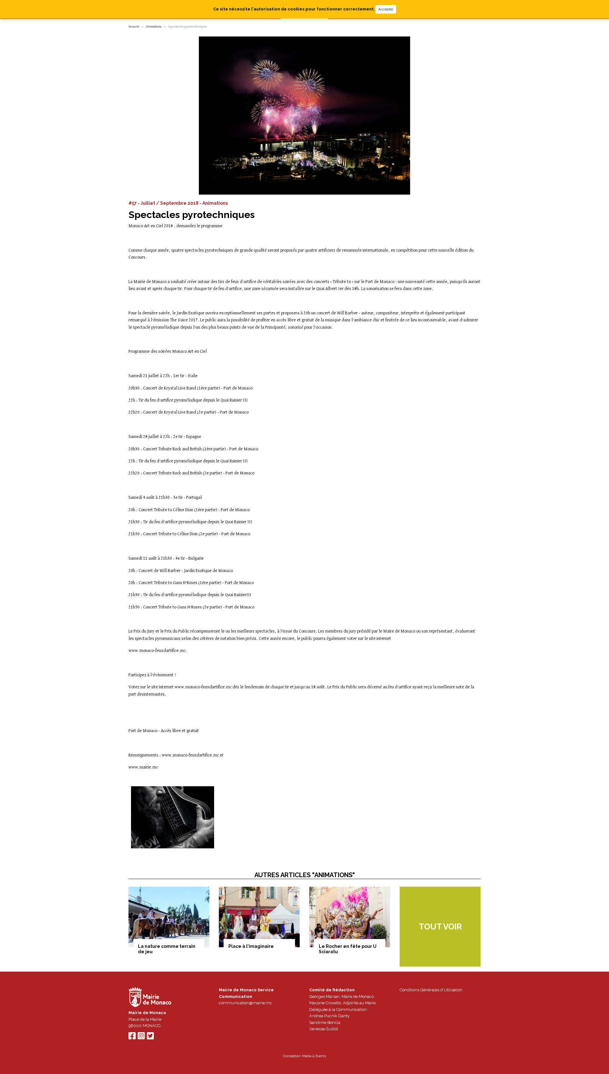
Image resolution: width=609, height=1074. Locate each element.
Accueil (133, 26)
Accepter (385, 9)
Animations (153, 26)
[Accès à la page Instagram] (141, 1037)
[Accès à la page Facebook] (131, 1037)
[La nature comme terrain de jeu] (168, 917)
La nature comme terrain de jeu (166, 949)
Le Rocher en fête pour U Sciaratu (348, 949)
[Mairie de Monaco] (150, 998)
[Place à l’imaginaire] (259, 917)
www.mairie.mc (143, 767)
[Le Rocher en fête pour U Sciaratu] (349, 917)
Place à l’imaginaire (251, 946)
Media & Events (314, 1056)
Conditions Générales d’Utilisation (431, 989)
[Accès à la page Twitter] (150, 1037)
